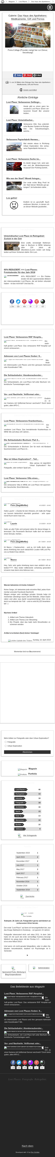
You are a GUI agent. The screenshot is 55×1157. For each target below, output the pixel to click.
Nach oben (27, 1146)
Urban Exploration (14, 746)
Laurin (14, 523)
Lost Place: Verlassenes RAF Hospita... (23, 337)
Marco (14, 560)
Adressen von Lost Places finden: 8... (23, 356)
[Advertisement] (27, 692)
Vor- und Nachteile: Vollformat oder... (22, 394)
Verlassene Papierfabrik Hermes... (23, 139)
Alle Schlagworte (30, 835)
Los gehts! (11, 198)
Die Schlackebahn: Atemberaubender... (23, 375)
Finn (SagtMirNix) (19, 505)
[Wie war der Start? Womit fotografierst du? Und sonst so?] (14, 185)
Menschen (20, 820)
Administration (44, 968)
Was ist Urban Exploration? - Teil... (21, 459)
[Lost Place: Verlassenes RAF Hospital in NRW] (23, 341)
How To (19, 816)
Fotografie (11, 742)
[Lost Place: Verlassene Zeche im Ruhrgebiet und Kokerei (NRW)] (14, 166)
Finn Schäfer (35, 1152)
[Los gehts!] (14, 205)
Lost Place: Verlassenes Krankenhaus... (24, 421)
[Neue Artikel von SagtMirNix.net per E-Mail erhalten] (43, 301)
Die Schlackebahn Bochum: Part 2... (22, 440)
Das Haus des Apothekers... (41, 1)
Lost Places (23, 1)
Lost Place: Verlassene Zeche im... (23, 159)
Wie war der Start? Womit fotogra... (23, 178)
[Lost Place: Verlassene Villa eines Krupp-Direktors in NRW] (26, 482)
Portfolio (32, 774)
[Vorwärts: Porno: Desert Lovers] (50, 55)
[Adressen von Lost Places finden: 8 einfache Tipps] (24, 360)
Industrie (19, 798)
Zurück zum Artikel (30, 90)
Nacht (18, 811)
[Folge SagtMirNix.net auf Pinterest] (24, 301)
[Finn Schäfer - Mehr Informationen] (27, 914)
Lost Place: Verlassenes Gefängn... (23, 102)
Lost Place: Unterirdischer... (20, 120)
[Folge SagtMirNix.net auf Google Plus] (36, 301)
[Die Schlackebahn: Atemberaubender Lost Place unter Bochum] (26, 379)
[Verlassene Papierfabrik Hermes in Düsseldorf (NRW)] (14, 146)
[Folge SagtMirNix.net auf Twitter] (18, 301)
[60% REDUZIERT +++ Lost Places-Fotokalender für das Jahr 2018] (12, 276)
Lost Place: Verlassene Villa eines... (21, 478)
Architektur (20, 807)
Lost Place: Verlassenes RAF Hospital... (24, 993)
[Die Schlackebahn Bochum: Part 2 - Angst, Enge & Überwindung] (26, 444)
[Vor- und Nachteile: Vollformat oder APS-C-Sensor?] (23, 398)
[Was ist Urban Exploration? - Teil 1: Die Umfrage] (16, 463)
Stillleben (19, 829)
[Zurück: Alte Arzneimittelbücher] (4, 55)
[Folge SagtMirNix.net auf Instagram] (30, 301)
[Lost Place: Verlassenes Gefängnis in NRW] (14, 109)
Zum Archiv (30, 896)
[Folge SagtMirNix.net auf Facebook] (12, 301)
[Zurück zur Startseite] (2, 2)
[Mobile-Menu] (27, 7)
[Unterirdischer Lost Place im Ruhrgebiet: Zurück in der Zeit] (12, 246)
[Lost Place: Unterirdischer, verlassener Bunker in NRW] (14, 127)
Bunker (18, 825)
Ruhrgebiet (20, 794)
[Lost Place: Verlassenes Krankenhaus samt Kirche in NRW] (24, 425)
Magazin (12, 1)
